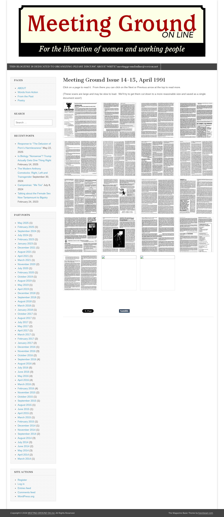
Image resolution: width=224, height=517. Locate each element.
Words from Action (28, 92)
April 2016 (23, 380)
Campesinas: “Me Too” (30, 185)
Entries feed (24, 488)
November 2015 (27, 392)
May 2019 (23, 284)
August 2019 (25, 280)
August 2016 (25, 363)
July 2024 (23, 235)
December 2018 (27, 293)
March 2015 (24, 417)
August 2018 (25, 301)
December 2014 (27, 425)
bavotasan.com (205, 513)
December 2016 (27, 346)
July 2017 (23, 322)
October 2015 (25, 396)
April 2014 (23, 454)
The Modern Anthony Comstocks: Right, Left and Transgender (33, 172)
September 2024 (27, 231)
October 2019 (25, 276)
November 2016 (27, 351)
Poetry (21, 100)
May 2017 (23, 326)
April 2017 (23, 330)
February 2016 (26, 388)
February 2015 (26, 421)
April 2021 (23, 256)
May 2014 (23, 450)
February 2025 (26, 226)
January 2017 (25, 342)
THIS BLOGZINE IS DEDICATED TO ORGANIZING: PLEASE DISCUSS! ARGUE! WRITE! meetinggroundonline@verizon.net (84, 66)
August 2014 (25, 438)
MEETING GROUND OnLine (41, 513)
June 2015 (23, 409)
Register (22, 479)
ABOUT (22, 88)
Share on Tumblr (124, 311)
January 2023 (25, 243)
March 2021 (24, 260)
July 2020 (23, 268)
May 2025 (23, 222)
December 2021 (27, 247)
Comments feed (26, 492)
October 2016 (25, 355)
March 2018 (24, 305)
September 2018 (27, 297)
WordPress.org (26, 496)
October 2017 (25, 313)
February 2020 (26, 272)
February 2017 (26, 338)
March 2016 (24, 384)
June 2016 (23, 371)
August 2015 (25, 404)
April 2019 (23, 289)
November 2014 (27, 429)
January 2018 (25, 309)
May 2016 (23, 376)
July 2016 (23, 367)
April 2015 (23, 413)
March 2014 (24, 458)
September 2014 (27, 433)
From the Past (25, 96)
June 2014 (23, 446)
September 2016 (27, 359)
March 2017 (24, 334)
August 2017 (25, 318)
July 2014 (23, 442)
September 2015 (27, 400)
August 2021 (25, 251)
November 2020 (27, 264)
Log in (21, 483)
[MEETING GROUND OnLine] (112, 29)
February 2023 (26, 239)
